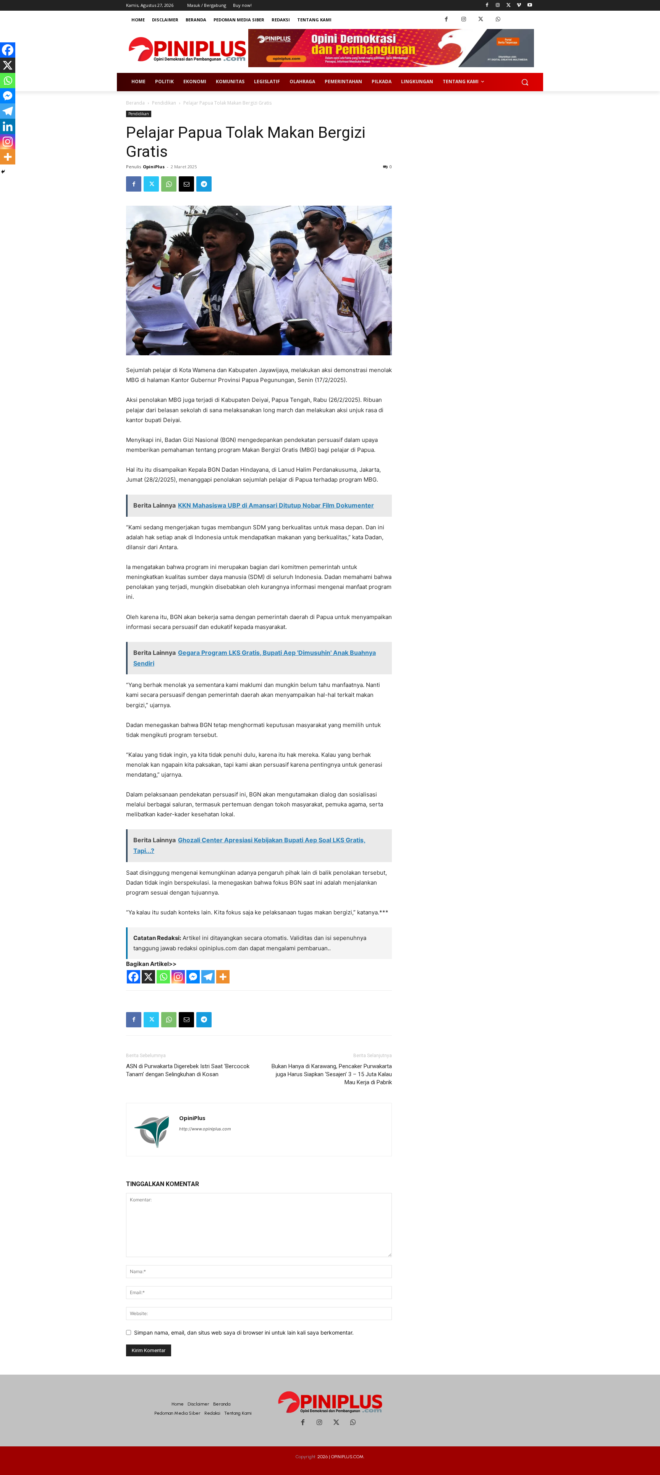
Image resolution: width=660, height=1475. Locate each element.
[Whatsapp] (163, 976)
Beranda (135, 103)
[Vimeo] (518, 5)
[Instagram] (497, 5)
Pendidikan (164, 103)
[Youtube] (529, 5)
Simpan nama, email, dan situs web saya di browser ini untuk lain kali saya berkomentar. (244, 1332)
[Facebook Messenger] (193, 976)
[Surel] (186, 184)
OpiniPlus (154, 166)
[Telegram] (204, 184)
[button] (525, 82)
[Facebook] (487, 5)
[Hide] (3, 172)
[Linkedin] (7, 126)
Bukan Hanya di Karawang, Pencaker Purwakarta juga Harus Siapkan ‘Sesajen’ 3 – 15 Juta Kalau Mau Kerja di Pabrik (332, 1074)
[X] (148, 976)
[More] (223, 976)
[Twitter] (508, 5)
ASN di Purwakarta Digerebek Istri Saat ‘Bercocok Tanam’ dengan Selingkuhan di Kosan (187, 1070)
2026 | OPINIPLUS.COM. (340, 1456)
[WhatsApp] (498, 19)
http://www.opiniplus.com (205, 1129)
